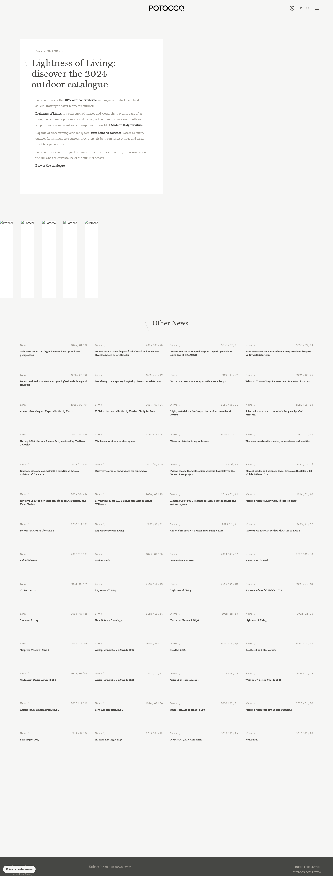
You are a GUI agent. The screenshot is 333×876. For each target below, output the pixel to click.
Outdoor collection (307, 872)
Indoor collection (308, 867)
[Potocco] (166, 8)
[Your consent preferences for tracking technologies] (19, 869)
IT (300, 8)
